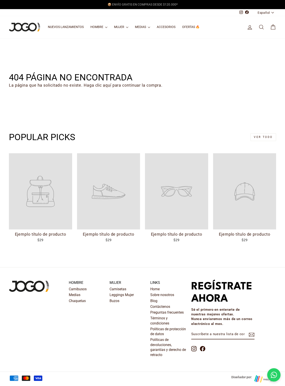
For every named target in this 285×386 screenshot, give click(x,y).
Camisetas (118, 289)
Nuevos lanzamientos (66, 27)
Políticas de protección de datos (168, 331)
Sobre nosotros (162, 295)
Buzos (114, 301)
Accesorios (166, 27)
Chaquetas (77, 301)
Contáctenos (160, 306)
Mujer (119, 27)
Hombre (97, 27)
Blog (153, 301)
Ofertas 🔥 (191, 27)
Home (155, 289)
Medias (141, 27)
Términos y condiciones (159, 320)
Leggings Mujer (122, 295)
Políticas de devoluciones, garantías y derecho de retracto (168, 347)
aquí (107, 85)
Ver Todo (263, 137)
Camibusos (78, 289)
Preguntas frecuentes (167, 312)
